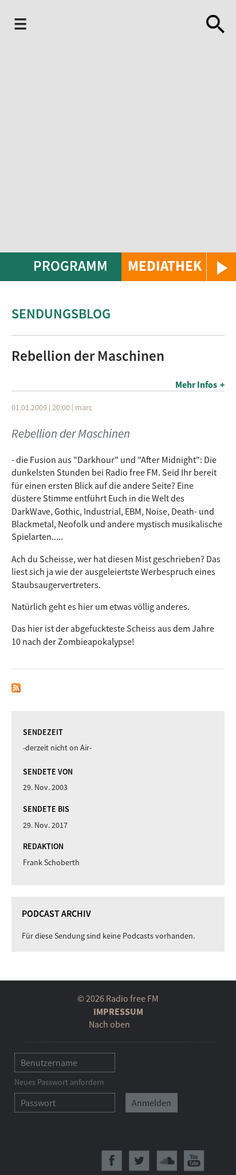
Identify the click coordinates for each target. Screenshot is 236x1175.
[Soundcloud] (166, 1160)
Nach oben (109, 1024)
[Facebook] (111, 1160)
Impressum (118, 1011)
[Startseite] (118, 24)
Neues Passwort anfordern (59, 1082)
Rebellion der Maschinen (70, 433)
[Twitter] (139, 1160)
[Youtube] (194, 1160)
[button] (178, 266)
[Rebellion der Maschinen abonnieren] (16, 686)
